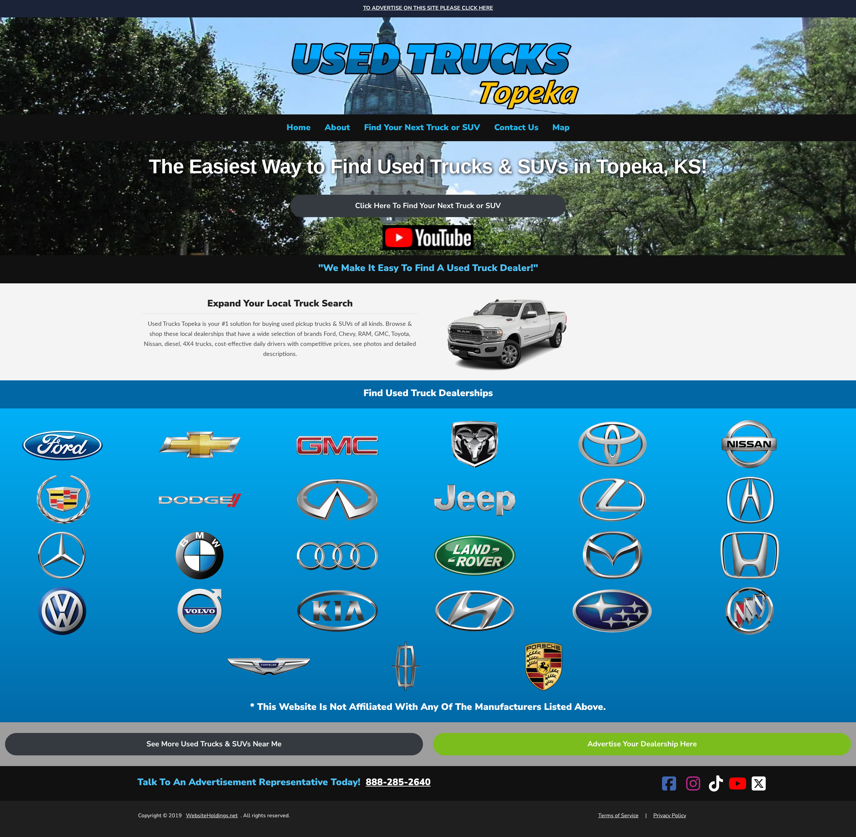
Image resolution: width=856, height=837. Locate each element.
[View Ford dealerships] (62, 444)
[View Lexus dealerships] (612, 500)
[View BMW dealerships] (200, 555)
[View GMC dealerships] (337, 444)
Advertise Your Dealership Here (642, 744)
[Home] (428, 65)
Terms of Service (618, 815)
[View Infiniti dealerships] (337, 500)
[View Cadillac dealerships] (62, 500)
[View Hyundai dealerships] (475, 611)
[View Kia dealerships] (337, 611)
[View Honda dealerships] (749, 555)
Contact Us (516, 127)
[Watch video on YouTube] (428, 237)
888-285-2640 (398, 782)
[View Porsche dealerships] (543, 666)
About (337, 127)
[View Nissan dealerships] (749, 444)
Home (299, 127)
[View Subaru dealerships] (612, 611)
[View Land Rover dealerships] (475, 555)
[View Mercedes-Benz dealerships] (62, 555)
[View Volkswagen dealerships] (62, 611)
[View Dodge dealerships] (200, 500)
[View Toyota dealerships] (612, 444)
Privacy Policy (669, 815)
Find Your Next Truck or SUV (422, 127)
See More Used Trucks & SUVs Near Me (214, 744)
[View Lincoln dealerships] (406, 666)
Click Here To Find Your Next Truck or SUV (428, 206)
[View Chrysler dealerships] (269, 666)
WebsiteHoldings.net (212, 815)
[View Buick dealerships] (749, 611)
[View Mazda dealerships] (612, 555)
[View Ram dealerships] (475, 444)
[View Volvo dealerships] (200, 611)
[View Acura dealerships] (749, 500)
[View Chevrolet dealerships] (200, 444)
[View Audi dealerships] (337, 555)
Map (561, 127)
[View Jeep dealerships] (475, 500)
